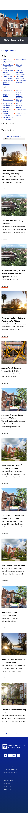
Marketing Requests (10, 772)
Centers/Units (7, 123)
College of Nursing (8, 100)
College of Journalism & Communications (20, 72)
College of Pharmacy (19, 100)
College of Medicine (6, 95)
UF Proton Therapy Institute (21, 114)
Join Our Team (8, 781)
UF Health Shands (21, 109)
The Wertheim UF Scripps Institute (8, 118)
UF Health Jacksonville (6, 114)
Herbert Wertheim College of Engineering (8, 82)
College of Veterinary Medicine (19, 105)
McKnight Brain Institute (7, 110)
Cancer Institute (7, 90)
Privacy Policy (8, 789)
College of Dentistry (19, 91)
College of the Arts (21, 59)
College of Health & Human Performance (8, 72)
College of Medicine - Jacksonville (19, 95)
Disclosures (7, 786)
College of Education (19, 65)
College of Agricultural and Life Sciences (7, 61)
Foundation (7, 783)
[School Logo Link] (13, 746)
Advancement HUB (9, 767)
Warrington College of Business (21, 81)
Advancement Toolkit (10, 770)
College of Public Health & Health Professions (7, 105)
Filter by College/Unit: (14, 136)
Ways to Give (7, 130)
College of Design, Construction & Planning (8, 66)
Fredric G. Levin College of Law (20, 77)
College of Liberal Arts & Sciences (8, 77)
